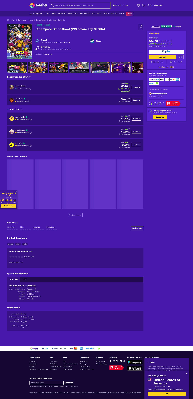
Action (10, 244)
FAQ (64, 361)
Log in (152, 5)
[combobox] (79, 5)
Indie (25, 244)
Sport (18, 244)
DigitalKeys (19, 99)
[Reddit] (124, 361)
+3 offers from (166, 67)
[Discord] (121, 361)
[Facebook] (110, 361)
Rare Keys (18, 143)
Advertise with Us (101, 364)
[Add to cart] (181, 57)
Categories (22, 20)
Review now (137, 228)
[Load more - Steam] (92, 41)
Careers (32, 366)
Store (13, 20)
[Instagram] (117, 361)
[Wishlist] (138, 5)
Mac (22, 327)
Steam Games (41, 20)
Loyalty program (55, 366)
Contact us (32, 364)
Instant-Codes (20, 117)
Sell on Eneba (100, 361)
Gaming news (84, 361)
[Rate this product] (16, 257)
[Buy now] (166, 52)
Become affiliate (85, 366)
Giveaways (83, 364)
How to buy (54, 361)
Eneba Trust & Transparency (38, 369)
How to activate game (70, 364)
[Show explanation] (29, 101)
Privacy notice (59, 386)
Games (31, 20)
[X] (114, 361)
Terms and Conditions (110, 392)
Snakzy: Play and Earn (87, 369)
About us (32, 361)
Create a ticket (67, 366)
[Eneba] (38, 5)
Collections (53, 364)
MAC (24, 279)
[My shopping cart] (143, 5)
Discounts (53, 369)
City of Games (20, 130)
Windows (24, 325)
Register (159, 5)
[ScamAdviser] (158, 94)
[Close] (186, 373)
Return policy (67, 369)
